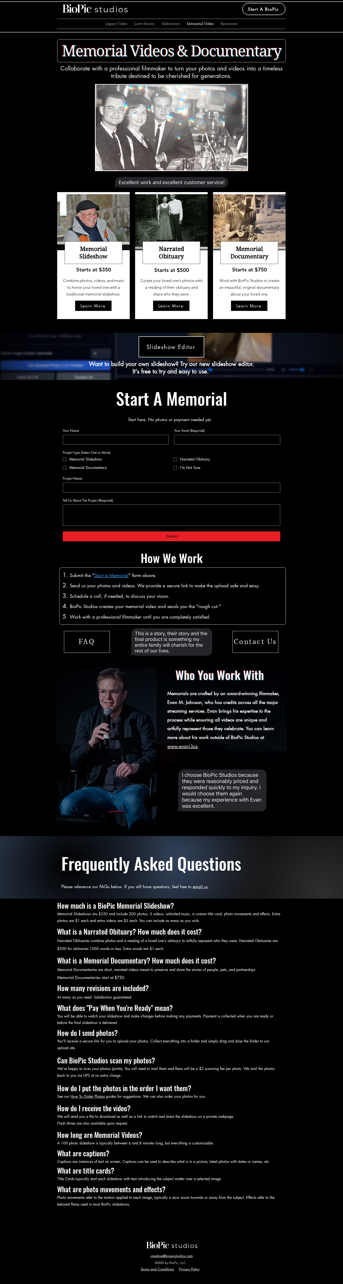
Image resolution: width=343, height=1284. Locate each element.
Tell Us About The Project (88, 500)
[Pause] (102, 164)
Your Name (71, 430)
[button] (255, 642)
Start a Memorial (111, 575)
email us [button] (200, 886)
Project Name (72, 478)
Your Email (189, 430)
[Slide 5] (179, 645)
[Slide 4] (177, 178)
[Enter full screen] (241, 164)
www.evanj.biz (182, 746)
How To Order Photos (87, 1096)
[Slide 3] (173, 178)
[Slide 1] (165, 178)
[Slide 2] (169, 178)
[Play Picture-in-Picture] (233, 164)
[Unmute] (110, 164)
